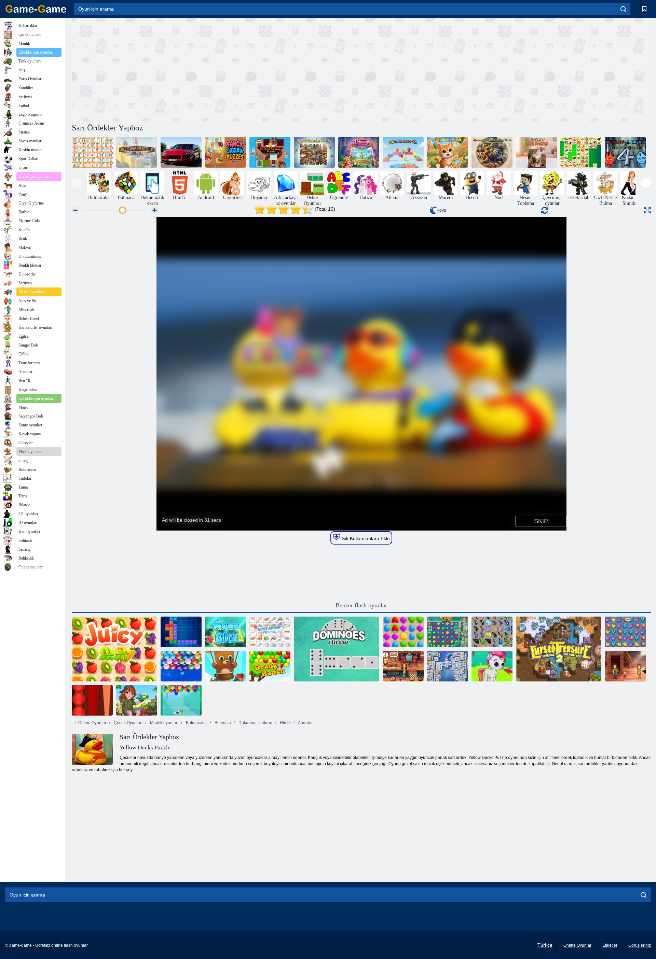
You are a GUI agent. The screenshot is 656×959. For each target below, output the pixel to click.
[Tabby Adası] (136, 700)
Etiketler (609, 945)
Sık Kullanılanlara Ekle (365, 538)
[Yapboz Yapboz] (447, 152)
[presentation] (77, 183)
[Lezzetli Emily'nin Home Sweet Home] (625, 666)
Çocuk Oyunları (127, 722)
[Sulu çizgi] (114, 649)
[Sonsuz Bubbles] (181, 666)
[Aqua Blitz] (225, 632)
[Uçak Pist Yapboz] (269, 152)
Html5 (285, 722)
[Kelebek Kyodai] (492, 632)
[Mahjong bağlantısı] (92, 152)
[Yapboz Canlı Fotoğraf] (536, 152)
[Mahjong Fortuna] (447, 666)
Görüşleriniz (639, 945)
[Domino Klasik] (336, 649)
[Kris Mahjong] (580, 152)
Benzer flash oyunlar (361, 605)
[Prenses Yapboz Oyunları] (358, 152)
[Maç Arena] (403, 632)
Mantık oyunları (163, 722)
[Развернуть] (647, 210)
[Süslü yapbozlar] (225, 152)
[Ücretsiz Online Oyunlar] (36, 9)
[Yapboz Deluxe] (136, 152)
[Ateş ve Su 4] (625, 152)
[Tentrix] (181, 632)
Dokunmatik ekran (254, 722)
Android (305, 722)
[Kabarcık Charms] (181, 700)
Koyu (441, 210)
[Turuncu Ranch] (269, 666)
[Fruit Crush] (625, 632)
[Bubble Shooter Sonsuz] (225, 666)
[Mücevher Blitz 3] (447, 632)
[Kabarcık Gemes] (492, 666)
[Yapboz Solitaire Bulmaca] (314, 152)
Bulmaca (222, 722)
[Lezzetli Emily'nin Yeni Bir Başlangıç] (403, 666)
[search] (623, 8)
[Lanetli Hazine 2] (558, 649)
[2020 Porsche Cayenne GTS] (181, 152)
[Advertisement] (216, 69)
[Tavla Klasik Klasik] (92, 700)
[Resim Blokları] (403, 152)
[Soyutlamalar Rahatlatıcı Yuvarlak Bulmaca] (492, 152)
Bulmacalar (196, 722)
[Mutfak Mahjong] (269, 632)
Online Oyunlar (92, 722)
